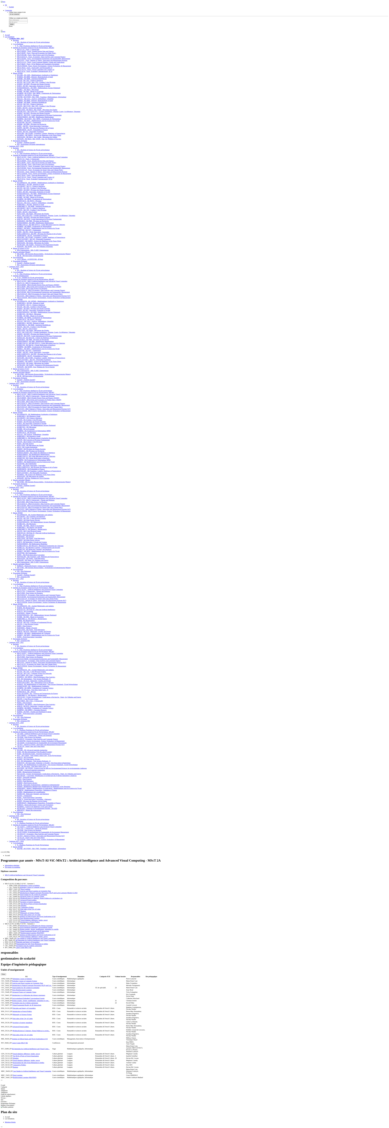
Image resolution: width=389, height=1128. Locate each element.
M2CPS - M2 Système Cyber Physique (29, 442)
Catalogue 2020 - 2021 (16, 642)
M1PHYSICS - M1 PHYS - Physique (29, 201)
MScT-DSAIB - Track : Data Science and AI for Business (35, 55)
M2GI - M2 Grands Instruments (27, 447)
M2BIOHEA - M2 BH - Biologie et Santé (30, 204)
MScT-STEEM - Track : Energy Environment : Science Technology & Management (44, 66)
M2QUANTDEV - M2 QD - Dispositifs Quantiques (34, 239)
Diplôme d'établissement (21, 276)
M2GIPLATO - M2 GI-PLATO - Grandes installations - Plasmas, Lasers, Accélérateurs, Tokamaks (48, 111)
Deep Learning (25, 889)
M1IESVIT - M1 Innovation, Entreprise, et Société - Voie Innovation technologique (44, 763)
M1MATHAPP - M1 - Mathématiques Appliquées (33, 686)
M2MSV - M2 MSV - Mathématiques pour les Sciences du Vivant (38, 121)
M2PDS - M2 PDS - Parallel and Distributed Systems (34, 712)
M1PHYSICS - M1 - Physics (26, 692)
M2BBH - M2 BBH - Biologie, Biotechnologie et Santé (35, 100)
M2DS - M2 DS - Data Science (27, 212)
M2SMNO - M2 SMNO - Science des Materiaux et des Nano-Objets (39, 135)
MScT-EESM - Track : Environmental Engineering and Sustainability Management (43, 58)
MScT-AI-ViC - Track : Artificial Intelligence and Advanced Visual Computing (42, 157)
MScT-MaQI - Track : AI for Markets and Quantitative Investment (38, 64)
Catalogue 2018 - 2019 (16, 816)
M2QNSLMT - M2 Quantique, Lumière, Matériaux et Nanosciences (39, 471)
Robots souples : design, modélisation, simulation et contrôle (39, 929)
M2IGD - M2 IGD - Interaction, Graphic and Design (34, 631)
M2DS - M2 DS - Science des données (29, 108)
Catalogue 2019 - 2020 (16, 723)
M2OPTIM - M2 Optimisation (26, 464)
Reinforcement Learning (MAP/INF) (32, 933)
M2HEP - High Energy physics (27, 783)
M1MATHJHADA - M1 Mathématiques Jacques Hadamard (36, 425)
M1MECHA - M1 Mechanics (26, 524)
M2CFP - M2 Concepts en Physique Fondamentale (33, 440)
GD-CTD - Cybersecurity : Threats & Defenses (32, 828)
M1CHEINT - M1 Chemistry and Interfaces (31, 516)
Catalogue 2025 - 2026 (16, 146)
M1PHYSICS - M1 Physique (26, 433)
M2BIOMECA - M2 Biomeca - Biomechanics (32, 529)
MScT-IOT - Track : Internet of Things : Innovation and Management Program (42, 60)
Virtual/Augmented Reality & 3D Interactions (34, 931)
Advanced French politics (28, 900)
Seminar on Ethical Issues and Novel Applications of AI (37, 916)
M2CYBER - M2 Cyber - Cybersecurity (30, 701)
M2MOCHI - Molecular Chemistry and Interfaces (33, 794)
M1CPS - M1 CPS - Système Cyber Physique (31, 188)
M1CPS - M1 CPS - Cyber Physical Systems (31, 518)
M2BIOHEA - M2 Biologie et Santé (28, 436)
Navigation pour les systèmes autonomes (29, 946)
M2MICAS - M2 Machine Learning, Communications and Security (38, 547)
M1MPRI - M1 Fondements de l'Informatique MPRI (34, 431)
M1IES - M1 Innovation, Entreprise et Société (31, 423)
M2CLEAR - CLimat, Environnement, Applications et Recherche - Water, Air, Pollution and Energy (49, 697)
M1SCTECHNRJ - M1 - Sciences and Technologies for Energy (37, 693)
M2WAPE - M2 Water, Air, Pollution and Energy (32, 560)
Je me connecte (14, 14)
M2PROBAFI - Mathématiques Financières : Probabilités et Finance (39, 803)
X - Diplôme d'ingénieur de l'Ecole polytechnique (33, 730)
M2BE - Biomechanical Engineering (28, 772)
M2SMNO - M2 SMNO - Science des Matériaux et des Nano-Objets (39, 241)
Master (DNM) (18, 73)
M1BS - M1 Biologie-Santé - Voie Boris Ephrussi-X (34, 754)
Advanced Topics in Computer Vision (32, 896)
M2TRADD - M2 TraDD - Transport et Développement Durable (38, 245)
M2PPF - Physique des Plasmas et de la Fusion (32, 801)
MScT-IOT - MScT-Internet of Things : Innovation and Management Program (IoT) (44, 296)
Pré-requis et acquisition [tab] (12, 867)
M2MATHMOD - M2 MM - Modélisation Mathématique (35, 117)
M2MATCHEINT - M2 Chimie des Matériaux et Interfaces (36, 453)
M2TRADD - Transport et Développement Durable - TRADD (37, 808)
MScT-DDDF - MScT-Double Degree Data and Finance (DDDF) (38, 285)
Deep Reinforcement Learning (29, 918)
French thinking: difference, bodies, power (34, 920)
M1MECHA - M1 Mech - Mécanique (29, 195)
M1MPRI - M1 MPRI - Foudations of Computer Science (35, 688)
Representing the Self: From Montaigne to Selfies (32, 944)
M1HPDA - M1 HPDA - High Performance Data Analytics (36, 677)
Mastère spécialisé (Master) (21, 252)
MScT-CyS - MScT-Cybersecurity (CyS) (30, 283)
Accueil (7, 35)
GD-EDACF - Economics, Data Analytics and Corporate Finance (38, 834)
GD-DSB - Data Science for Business (29, 737)
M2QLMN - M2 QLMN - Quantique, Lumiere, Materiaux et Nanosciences (41, 133)
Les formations (9, 37)
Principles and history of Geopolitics (27, 942)
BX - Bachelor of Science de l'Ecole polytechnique (33, 42)
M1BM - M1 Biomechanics (26, 608)
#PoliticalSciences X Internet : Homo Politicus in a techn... (31, 1031)
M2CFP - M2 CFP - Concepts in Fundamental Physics (34, 622)
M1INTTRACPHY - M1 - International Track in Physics (35, 682)
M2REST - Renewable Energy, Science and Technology (35, 566)
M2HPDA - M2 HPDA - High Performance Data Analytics (36, 704)
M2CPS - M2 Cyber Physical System (29, 531)
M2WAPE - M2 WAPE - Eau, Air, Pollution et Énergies (35, 246)
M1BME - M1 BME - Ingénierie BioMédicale (32, 79)
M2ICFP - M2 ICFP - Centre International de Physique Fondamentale (39, 115)
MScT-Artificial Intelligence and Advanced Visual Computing (24, 875)
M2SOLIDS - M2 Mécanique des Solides (30, 476)
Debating (23, 905)
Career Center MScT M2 (23, 947)
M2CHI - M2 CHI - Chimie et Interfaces (30, 104)
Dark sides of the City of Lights (30, 909)
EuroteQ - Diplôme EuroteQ (26, 142)
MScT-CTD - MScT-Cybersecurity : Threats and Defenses (36, 396)
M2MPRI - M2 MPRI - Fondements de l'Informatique (34, 226)
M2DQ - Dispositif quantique (26, 777)
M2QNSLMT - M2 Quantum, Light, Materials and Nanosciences (38, 557)
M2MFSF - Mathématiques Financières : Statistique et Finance (37, 790)
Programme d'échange (20, 141)
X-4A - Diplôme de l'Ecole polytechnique (30, 277)
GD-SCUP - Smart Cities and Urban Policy (31, 746)
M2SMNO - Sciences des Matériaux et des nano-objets (34, 807)
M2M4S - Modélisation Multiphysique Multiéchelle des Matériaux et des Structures (43, 786)
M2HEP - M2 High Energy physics (28, 540)
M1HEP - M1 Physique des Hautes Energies (31, 422)
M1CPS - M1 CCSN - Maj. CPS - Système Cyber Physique (36, 82)
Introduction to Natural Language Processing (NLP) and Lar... (32, 985)
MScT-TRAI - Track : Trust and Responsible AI (32, 175)
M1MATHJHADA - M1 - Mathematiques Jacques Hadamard (36, 615)
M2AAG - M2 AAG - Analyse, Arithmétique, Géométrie (35, 99)
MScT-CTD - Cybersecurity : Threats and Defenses (33, 591)
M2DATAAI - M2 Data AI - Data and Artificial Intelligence (36, 533)
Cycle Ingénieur (18, 44)
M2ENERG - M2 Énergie (25, 536)
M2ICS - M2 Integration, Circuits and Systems (32, 542)
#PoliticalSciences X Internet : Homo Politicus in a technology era (41, 898)
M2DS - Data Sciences (24, 626)
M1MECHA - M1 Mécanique (26, 427)
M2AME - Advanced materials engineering (31, 770)
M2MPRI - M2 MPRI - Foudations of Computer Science (35, 708)
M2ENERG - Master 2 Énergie (27, 628)
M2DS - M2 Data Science (25, 443)
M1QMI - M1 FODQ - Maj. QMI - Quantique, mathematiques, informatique (41, 848)
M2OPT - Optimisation (24, 796)
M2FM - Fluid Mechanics (25, 781)
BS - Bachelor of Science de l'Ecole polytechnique (33, 387)
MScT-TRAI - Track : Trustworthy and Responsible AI (34, 68)
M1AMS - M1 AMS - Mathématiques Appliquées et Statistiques (37, 75)
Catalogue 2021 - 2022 (16, 578)
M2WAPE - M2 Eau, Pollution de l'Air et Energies (33, 478)
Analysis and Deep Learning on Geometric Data (35, 891)
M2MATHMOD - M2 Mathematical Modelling (32, 544)
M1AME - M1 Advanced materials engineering (32, 750)
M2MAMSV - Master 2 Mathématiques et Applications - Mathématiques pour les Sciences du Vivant (49, 788)
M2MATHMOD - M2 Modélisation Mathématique (33, 454)
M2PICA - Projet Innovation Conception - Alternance (34, 799)
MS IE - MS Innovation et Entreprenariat (30, 256)
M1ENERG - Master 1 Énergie (27, 613)
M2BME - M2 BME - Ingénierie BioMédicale (32, 102)
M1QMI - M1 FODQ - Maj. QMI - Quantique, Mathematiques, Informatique (41, 97)
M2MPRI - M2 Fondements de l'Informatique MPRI (34, 460)
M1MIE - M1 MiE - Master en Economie (30, 91)
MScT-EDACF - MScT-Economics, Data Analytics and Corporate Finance (41, 290)
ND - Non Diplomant (24, 571)
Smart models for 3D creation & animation (33, 894)
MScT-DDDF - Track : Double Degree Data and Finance (35, 51)
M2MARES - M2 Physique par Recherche (30, 451)
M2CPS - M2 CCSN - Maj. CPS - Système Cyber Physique (36, 106)
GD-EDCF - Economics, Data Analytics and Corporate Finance (37, 739)
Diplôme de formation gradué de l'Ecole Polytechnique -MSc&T (33, 48)
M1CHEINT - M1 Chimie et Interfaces (29, 418)
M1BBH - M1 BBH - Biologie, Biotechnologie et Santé (35, 77)
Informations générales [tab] (12, 865)
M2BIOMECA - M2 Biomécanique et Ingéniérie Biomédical (36, 438)
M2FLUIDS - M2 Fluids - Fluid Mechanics (31, 538)
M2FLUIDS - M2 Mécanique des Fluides (30, 445)
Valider (12, 24)
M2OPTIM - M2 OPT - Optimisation (29, 122)
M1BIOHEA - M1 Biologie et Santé (28, 416)
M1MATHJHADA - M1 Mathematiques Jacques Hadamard (36, 522)
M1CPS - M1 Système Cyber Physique (29, 420)
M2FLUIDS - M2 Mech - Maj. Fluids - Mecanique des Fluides (37, 110)
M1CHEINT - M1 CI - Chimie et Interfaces (31, 186)
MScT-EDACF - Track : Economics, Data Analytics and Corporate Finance (41, 57)
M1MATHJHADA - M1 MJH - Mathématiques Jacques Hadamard (38, 194)
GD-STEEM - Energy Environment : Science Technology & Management (41, 839)
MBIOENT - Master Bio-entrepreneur (29, 810)
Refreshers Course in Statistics (30, 885)
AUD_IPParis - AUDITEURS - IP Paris (30, 259)
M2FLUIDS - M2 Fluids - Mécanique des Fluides (33, 214)
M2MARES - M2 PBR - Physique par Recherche (33, 221)
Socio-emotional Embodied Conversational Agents (36, 927)
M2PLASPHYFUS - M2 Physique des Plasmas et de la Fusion (37, 467)
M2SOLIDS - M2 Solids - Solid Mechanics (31, 558)
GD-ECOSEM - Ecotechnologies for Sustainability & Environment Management (43, 832)
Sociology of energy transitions (30, 902)
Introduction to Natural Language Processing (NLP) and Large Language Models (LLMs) (48, 893)
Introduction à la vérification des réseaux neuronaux (36, 926)
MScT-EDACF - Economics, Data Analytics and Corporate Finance (39, 595)
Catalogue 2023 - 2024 (16, 383)
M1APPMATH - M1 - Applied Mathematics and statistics (35, 606)
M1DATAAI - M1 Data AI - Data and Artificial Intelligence (36, 609)
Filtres (3, 974)
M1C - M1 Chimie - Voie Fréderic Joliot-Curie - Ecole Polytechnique (39, 755)
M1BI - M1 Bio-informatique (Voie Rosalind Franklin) (34, 752)
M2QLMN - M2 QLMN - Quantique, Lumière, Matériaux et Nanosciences (41, 237)
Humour (23, 911)
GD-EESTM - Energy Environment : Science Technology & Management (41, 741)
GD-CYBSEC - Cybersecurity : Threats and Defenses (34, 735)
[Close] (1, 1126)
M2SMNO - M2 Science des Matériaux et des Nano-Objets (36, 474)
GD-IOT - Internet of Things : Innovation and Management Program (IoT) (41, 744)
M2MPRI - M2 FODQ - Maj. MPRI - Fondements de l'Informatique (39, 119)
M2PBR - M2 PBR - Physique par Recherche (31, 124)
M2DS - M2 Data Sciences (25, 535)
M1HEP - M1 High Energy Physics (28, 520)
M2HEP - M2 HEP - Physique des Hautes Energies (33, 113)
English (11, 7)
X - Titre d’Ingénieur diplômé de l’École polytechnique (34, 46)
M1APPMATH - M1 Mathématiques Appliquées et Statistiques (37, 414)
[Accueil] (3, 2)
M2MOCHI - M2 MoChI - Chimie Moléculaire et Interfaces (36, 345)
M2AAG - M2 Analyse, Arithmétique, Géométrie (33, 434)
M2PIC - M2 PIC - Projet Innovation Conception (32, 126)
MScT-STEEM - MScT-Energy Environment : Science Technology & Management (44, 297)
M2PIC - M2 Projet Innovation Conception (31, 555)
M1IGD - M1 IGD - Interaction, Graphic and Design (34, 681)
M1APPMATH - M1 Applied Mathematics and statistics (35, 515)
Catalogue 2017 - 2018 (16, 841)
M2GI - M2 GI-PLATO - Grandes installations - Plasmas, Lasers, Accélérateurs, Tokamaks (46, 215)
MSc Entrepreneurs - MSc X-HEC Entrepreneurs (33, 250)
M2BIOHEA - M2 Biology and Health (29, 527)
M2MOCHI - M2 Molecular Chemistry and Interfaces (34, 549)
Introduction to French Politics (30, 922)
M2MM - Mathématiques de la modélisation (31, 792)
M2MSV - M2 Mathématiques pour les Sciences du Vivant (36, 462)
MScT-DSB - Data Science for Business (30, 593)
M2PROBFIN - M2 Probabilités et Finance (31, 469)
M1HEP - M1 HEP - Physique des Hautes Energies (33, 84)
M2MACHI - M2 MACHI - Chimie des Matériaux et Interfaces (37, 338)
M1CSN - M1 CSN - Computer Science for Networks (34, 673)
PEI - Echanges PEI (23, 577)
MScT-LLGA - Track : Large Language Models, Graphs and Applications (40, 62)
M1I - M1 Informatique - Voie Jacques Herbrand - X (34, 679)
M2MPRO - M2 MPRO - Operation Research (31, 710)
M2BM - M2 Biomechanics (26, 620)
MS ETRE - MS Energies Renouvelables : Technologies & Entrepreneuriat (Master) (44, 568)
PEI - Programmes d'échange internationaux (31, 144)
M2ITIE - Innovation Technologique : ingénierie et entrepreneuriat (38, 785)
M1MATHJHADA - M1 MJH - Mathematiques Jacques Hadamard (38, 88)
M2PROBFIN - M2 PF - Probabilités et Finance (32, 130)
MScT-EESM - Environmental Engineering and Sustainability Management (41, 597)
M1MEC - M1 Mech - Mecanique (28, 90)
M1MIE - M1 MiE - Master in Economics (30, 617)
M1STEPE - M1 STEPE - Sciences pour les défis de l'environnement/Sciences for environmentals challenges (52, 768)
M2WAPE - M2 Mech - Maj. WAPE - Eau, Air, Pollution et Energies (39, 139)
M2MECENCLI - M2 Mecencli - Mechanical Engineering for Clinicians (40, 546)
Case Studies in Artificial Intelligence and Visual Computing (36, 938)
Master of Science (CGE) (21, 248)
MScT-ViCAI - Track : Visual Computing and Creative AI (35, 69)
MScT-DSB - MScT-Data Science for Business (32, 288)
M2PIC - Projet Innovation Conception (29, 637)
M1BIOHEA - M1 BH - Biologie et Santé (30, 184)
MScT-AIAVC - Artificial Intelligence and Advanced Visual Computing (40, 653)
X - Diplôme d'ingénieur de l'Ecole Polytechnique (33, 845)
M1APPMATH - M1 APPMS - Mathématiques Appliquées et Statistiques (40, 183)
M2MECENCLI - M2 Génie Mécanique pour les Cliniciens (36, 456)
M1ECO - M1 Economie (25, 611)
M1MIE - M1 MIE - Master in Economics (30, 526)
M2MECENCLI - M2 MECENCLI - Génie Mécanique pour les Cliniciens (41, 225)
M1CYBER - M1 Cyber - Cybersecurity (30, 675)
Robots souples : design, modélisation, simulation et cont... (30, 1001)
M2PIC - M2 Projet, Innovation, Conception (31, 465)
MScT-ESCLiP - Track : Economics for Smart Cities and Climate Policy (40, 170)
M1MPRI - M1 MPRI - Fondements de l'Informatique (34, 199)
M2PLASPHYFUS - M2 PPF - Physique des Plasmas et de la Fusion (39, 234)
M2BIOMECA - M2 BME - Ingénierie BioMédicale (34, 206)
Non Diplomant (18, 257)
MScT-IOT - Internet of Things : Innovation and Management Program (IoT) (41, 600)
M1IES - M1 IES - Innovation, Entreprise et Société (33, 86)
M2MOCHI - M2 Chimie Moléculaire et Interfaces (33, 458)
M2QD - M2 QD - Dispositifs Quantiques (30, 131)
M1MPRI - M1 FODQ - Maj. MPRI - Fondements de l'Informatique (39, 93)
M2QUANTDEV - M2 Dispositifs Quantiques (32, 473)
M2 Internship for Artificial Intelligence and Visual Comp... (31, 1049)
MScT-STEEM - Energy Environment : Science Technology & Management (41, 602)
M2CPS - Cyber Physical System (27, 624)
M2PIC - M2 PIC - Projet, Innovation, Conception (33, 232)
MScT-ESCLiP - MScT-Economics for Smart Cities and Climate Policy (40, 294)
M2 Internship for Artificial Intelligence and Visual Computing (35, 940)
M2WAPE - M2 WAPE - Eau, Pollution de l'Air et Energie (36, 367)
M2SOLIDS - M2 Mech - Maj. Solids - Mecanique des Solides (37, 137)
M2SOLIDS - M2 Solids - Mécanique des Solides (33, 243)
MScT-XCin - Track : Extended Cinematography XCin (34, 71)
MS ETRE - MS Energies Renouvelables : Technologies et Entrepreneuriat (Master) (44, 254)
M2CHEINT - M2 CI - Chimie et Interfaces (31, 208)
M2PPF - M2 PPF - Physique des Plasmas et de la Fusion (35, 128)
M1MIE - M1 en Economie (26, 429)
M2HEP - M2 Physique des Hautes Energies (31, 449)
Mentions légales (10, 1122)
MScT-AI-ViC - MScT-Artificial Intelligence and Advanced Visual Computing (42, 281)
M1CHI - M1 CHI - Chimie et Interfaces (30, 80)
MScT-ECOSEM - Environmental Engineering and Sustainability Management (42, 659)
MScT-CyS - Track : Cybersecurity (28, 49)
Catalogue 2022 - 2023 (16, 487)
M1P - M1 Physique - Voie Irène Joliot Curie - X (32, 690)
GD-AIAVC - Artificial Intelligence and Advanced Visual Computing (39, 827)
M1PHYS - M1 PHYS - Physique (28, 95)
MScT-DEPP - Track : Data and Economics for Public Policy (36, 53)
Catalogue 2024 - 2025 (16, 266)
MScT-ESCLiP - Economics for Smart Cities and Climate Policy (37, 599)
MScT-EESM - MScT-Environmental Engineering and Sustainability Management (43, 292)
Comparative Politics (27, 907)
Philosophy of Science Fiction (29, 913)
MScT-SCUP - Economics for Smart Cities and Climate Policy (37, 664)
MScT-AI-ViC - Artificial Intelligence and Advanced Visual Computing (40, 589)
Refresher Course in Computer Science (32, 887)
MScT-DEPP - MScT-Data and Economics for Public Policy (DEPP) (39, 287)
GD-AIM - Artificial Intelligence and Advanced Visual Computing (38, 734)
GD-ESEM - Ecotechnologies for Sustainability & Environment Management (41, 743)
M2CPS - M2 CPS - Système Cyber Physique (31, 210)
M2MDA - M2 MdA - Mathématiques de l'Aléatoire (33, 633)
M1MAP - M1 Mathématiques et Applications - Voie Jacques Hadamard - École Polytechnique (47, 684)
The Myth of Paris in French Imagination (33, 904)
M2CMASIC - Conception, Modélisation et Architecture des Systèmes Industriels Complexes (47, 775)
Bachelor (16, 40)
